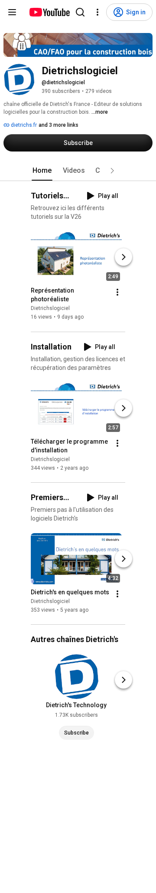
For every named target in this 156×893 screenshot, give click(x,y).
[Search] (80, 12)
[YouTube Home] (49, 12)
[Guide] (12, 12)
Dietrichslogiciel (50, 309)
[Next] (123, 257)
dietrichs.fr (23, 125)
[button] (112, 170)
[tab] (42, 170)
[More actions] (117, 292)
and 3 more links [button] (58, 125)
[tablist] (78, 170)
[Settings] (97, 12)
